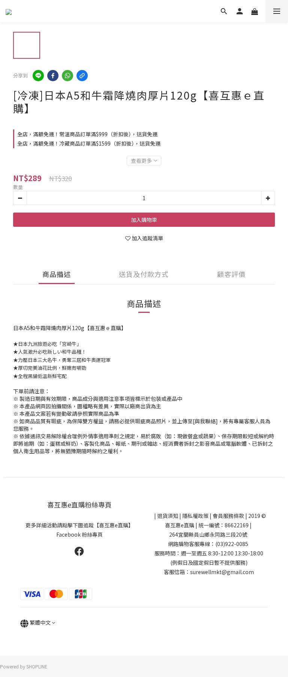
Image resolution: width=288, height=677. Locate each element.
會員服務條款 (228, 515)
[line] (38, 75)
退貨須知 (167, 515)
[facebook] (52, 75)
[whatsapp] (67, 75)
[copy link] (82, 75)
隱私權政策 (195, 515)
